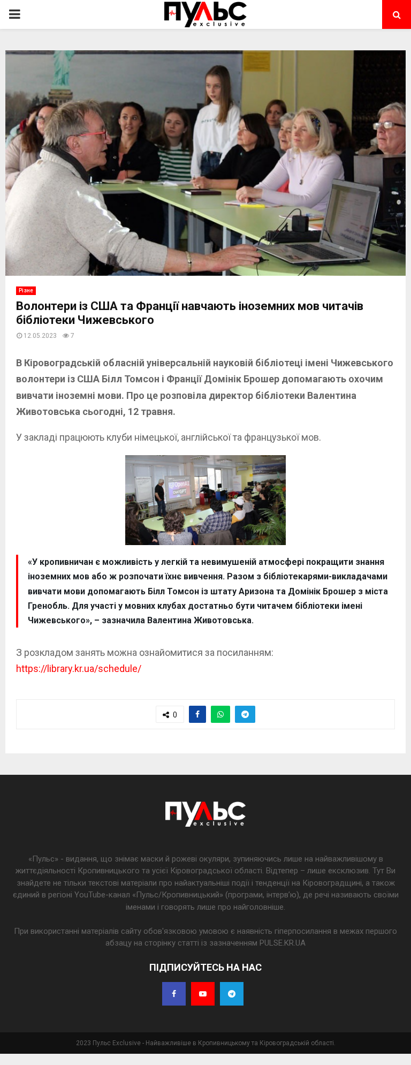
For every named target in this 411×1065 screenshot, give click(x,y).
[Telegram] (231, 994)
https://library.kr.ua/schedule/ (78, 668)
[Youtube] (203, 994)
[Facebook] (174, 994)
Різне (26, 290)
